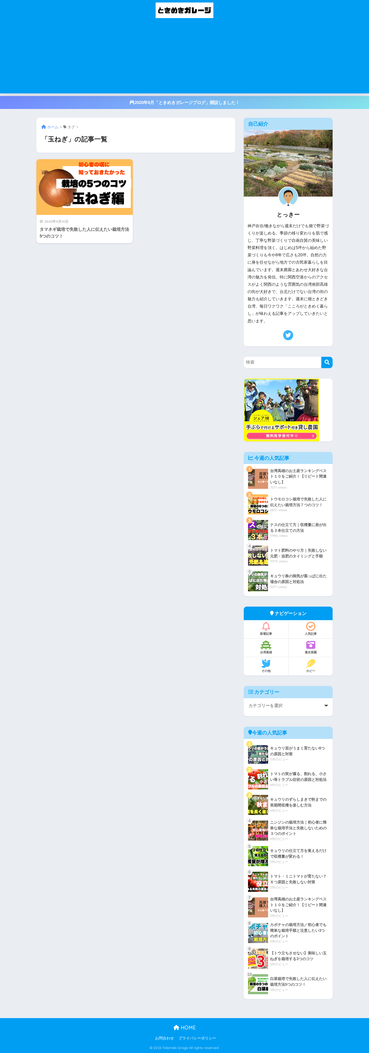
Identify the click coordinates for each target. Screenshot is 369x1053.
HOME (187, 1027)
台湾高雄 (266, 652)
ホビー (310, 671)
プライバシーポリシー (197, 1038)
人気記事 (311, 633)
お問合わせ (164, 1038)
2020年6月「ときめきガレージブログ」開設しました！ (187, 102)
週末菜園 (311, 652)
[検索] (327, 362)
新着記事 (266, 633)
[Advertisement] (184, 58)
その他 (266, 671)
